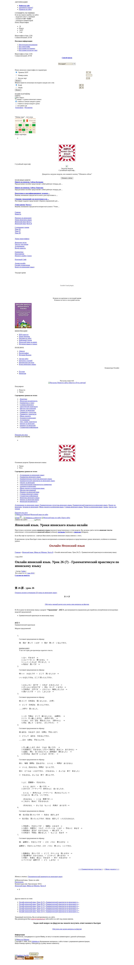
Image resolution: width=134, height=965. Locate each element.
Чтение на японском (27, 423)
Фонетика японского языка (29, 498)
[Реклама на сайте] (67, 161)
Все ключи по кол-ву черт (28, 50)
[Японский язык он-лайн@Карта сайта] (56, 518)
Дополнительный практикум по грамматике (36, 484)
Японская (22, 373)
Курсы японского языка (27, 364)
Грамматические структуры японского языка (36, 479)
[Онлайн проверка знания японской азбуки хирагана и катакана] (25, 133)
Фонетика (23, 399)
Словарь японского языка (29, 494)
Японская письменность (28, 401)
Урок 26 (18, 229)
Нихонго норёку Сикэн (23, 256)
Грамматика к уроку (27, 403)
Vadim (23, 571)
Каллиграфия (24, 353)
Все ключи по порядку (27, 48)
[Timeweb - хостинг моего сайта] (34, 955)
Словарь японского (27, 405)
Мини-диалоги (25, 416)
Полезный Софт (20, 259)
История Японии (25, 355)
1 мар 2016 (30, 573)
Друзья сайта (23, 359)
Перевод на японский (27, 425)
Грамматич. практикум (28, 414)
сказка (105, 507)
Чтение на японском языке (29, 500)
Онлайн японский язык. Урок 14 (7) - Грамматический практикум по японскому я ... (49, 910)
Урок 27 (18, 231)
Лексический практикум (29, 406)
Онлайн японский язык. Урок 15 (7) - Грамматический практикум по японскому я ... (49, 908)
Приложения (19, 254)
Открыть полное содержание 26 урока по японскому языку (36, 593)
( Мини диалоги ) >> (111, 869)
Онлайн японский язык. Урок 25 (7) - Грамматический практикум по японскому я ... (49, 902)
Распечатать (19, 882)
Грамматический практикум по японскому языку (37, 481)
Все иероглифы (24, 46)
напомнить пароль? (26, 7)
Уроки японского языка (23, 220)
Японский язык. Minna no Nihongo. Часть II (30, 886)
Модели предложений (28, 408)
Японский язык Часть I (23, 222)
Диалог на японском (27, 410)
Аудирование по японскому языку (32, 475)
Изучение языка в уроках (28, 344)
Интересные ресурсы (26, 362)
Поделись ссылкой (25, 360)
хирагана (77, 532)
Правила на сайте (25, 9)
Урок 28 (18, 233)
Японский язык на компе (28, 342)
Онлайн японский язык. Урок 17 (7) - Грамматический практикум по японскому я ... (49, 906)
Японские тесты (20, 242)
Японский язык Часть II (23, 223)
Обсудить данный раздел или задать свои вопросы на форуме (67, 604)
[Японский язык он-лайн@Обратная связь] (17, 518)
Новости (18, 214)
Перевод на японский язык (29, 492)
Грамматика (19, 252)
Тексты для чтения (21, 244)
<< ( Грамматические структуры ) (90, 869)
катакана (61, 532)
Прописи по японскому (23, 218)
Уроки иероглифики (22, 239)
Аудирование (19, 246)
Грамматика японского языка (30, 477)
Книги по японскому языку (24, 267)
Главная (18, 212)
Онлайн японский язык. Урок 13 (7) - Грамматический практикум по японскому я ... (49, 912)
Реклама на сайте (25, 338)
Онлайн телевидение (22, 265)
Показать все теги (21, 435)
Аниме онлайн (20, 263)
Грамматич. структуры (28, 412)
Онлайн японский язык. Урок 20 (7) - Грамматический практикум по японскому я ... (49, 904)
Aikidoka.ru (35, 941)
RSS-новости (23, 334)
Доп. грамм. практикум (28, 422)
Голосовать (19, 107)
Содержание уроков (22, 227)
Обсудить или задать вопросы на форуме (67, 929)
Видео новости (20, 248)
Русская (22, 371)
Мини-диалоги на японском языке (32, 488)
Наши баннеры (24, 336)
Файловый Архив (25, 340)
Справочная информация (29, 427)
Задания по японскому (28, 418)
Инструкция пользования (28, 45)
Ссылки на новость (22, 575)
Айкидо (22, 351)
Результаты (28, 107)
